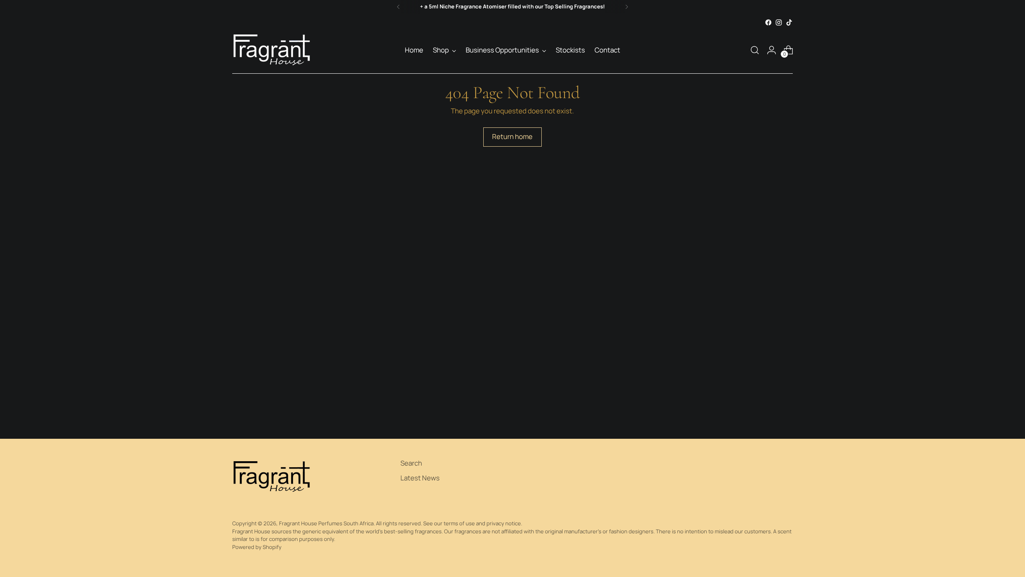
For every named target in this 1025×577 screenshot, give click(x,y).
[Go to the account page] (772, 50)
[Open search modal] (755, 50)
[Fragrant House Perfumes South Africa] (272, 50)
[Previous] (398, 7)
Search (411, 463)
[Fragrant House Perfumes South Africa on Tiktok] (789, 22)
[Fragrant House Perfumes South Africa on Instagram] (778, 22)
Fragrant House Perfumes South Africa (326, 523)
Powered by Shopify (256, 547)
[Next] (626, 7)
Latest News (420, 477)
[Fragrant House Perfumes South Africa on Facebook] (768, 22)
